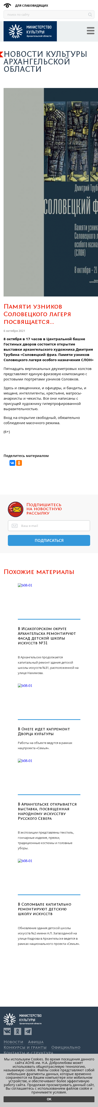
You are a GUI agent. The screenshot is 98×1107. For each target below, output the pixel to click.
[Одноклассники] (17, 1031)
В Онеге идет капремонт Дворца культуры (44, 731)
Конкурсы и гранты (25, 1047)
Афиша (36, 1042)
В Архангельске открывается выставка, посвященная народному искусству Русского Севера (47, 811)
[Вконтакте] (7, 1031)
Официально (65, 1047)
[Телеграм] (28, 1031)
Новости (13, 1042)
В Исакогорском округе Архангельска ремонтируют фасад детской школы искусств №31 (47, 636)
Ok (49, 1099)
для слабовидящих (31, 6)
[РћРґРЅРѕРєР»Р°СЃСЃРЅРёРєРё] (19, 463)
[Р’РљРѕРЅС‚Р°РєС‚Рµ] (12, 463)
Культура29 (30, 31)
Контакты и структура (28, 1053)
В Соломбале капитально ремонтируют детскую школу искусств (44, 909)
